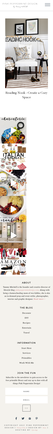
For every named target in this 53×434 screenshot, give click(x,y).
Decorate (26, 313)
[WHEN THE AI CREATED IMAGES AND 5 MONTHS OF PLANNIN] (13, 235)
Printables (27, 358)
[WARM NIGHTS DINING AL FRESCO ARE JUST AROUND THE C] (13, 156)
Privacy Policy (21, 428)
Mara (44, 428)
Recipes (26, 322)
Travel (26, 332)
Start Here (26, 348)
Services (27, 353)
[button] (47, 5)
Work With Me (26, 362)
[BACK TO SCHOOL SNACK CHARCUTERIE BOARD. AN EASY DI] (13, 130)
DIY (27, 317)
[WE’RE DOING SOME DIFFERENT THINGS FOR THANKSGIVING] (13, 209)
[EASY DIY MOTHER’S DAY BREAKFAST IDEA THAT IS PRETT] (13, 183)
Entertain (26, 327)
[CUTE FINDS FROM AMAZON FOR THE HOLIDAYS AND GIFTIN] (13, 261)
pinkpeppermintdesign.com (27, 290)
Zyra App (35, 430)
